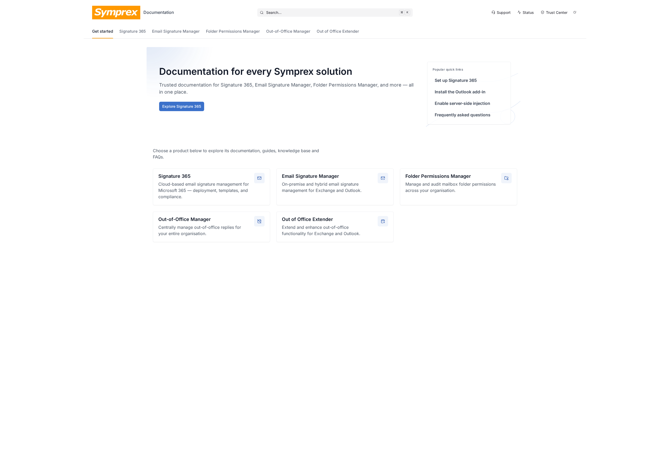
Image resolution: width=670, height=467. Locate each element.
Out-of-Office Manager (288, 31)
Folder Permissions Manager (233, 31)
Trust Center (556, 12)
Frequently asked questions (462, 114)
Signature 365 (132, 31)
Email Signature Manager (176, 31)
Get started (102, 31)
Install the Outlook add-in (460, 91)
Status (528, 12)
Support (504, 12)
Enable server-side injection (462, 103)
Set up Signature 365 (456, 80)
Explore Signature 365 (181, 106)
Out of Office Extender (338, 31)
